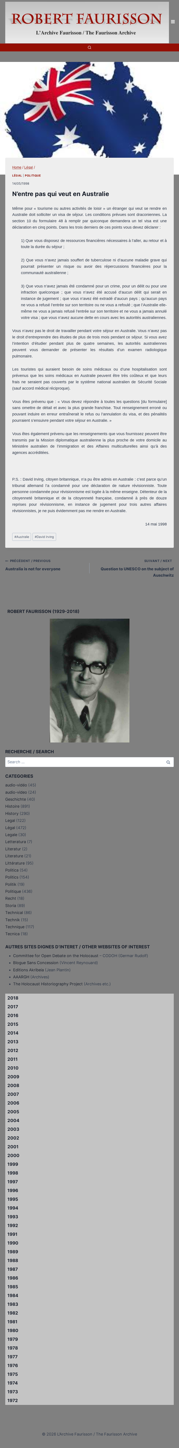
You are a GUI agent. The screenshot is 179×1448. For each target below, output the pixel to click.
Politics (11, 877)
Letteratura (15, 841)
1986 (12, 1278)
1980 (12, 1330)
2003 (13, 1129)
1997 (12, 1181)
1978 (12, 1348)
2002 (13, 1138)
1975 (12, 1374)
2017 (12, 1006)
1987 (12, 1269)
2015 (12, 1024)
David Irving (44, 537)
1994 (12, 1208)
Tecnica (12, 933)
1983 (12, 1304)
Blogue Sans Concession (36, 962)
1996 (12, 1190)
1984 (12, 1295)
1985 (12, 1286)
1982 (12, 1313)
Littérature (15, 863)
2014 (13, 1033)
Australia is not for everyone (32, 565)
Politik (10, 884)
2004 (13, 1120)
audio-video (16, 792)
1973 (12, 1391)
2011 (12, 1059)
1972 (12, 1400)
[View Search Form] (89, 47)
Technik (12, 919)
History (12, 813)
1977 (12, 1356)
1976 (12, 1365)
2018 (12, 998)
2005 (13, 1111)
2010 (13, 1068)
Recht (10, 898)
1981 (12, 1321)
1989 (12, 1251)
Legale (11, 834)
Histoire (12, 806)
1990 (12, 1243)
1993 (12, 1216)
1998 (12, 1173)
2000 (13, 1155)
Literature (14, 856)
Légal (17, 175)
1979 (12, 1339)
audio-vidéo (16, 785)
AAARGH (21, 977)
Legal (10, 820)
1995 (12, 1199)
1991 (12, 1234)
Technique (14, 926)
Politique (33, 175)
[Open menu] (173, 21)
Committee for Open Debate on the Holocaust (55, 955)
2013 (12, 1041)
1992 (12, 1225)
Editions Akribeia (28, 970)
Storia (10, 905)
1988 (12, 1260)
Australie (21, 537)
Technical (14, 912)
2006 (13, 1103)
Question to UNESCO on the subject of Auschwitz (137, 568)
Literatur (13, 849)
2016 (12, 1015)
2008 (13, 1085)
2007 (13, 1094)
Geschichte (15, 799)
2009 (13, 1076)
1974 (12, 1383)
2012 (12, 1050)
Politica (12, 870)
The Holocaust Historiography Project (48, 984)
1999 (12, 1164)
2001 (13, 1146)
